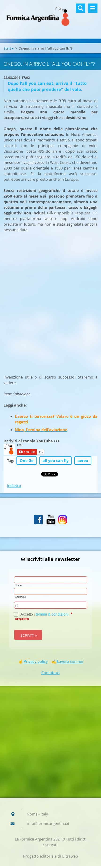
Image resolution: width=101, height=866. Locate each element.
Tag (10, 460)
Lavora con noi (70, 661)
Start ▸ (9, 48)
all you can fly (56, 460)
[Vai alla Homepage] (50, 16)
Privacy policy (36, 661)
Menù (92, 8)
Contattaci (50, 672)
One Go (27, 460)
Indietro (14, 485)
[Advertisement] (39, 303)
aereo (83, 460)
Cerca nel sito (80, 8)
